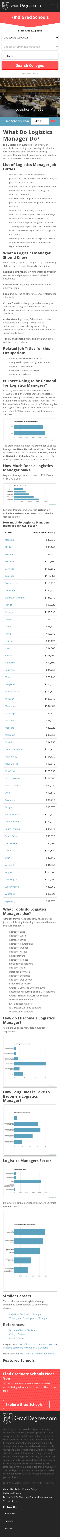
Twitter (9, 1528)
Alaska (8, 546)
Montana (9, 727)
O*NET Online (16, 1338)
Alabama (9, 539)
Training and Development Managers (28, 1318)
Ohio (7, 792)
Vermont (9, 864)
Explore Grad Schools (24, 1404)
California (9, 568)
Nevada (9, 742)
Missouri (9, 720)
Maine (8, 677)
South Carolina (12, 828)
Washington (11, 879)
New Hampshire (13, 749)
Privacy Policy (29, 1489)
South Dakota (12, 835)
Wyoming (10, 901)
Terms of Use (10, 1501)
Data (17, 1489)
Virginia (8, 872)
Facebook (10, 1513)
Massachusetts (13, 691)
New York (10, 771)
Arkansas (9, 561)
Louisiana (10, 669)
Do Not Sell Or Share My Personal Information (27, 1497)
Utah (7, 857)
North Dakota (12, 785)
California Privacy (12, 1493)
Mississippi (10, 713)
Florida (8, 604)
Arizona (9, 554)
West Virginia (12, 886)
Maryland (10, 684)
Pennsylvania (12, 814)
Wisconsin (10, 893)
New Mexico (11, 763)
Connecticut (11, 583)
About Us (8, 1489)
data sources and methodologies (37, 1353)
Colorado (9, 575)
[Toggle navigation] (53, 6)
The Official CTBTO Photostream (35, 1344)
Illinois (8, 633)
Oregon (9, 807)
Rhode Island (12, 821)
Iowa (7, 648)
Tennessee (11, 843)
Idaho (8, 626)
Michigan (9, 698)
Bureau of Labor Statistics (23, 1330)
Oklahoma (10, 799)
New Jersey (11, 756)
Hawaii (8, 619)
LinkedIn (9, 1520)
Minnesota (10, 705)
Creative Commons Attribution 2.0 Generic (25, 1347)
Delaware (10, 590)
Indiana (8, 640)
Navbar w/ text (21, 6)
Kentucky (10, 662)
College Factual (17, 1334)
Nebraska (10, 734)
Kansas (9, 655)
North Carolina (12, 778)
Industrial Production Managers (25, 1314)
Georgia (9, 612)
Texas (8, 850)
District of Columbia (15, 597)
